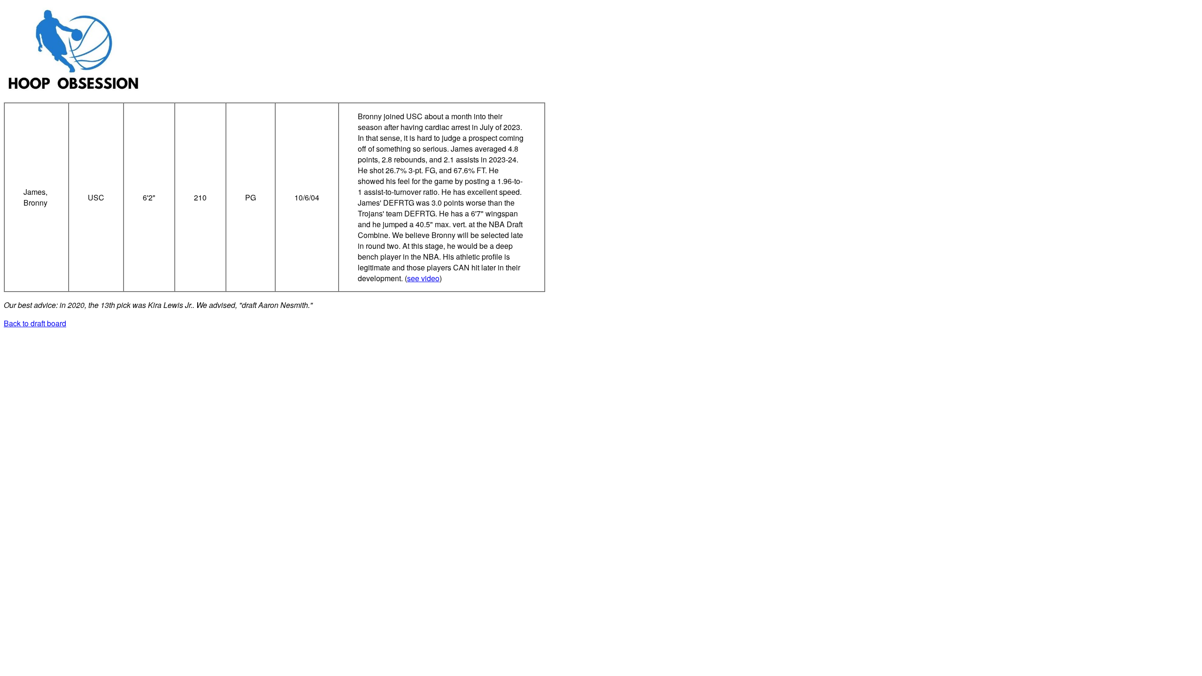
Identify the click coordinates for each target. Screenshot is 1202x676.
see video (423, 278)
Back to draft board (35, 323)
